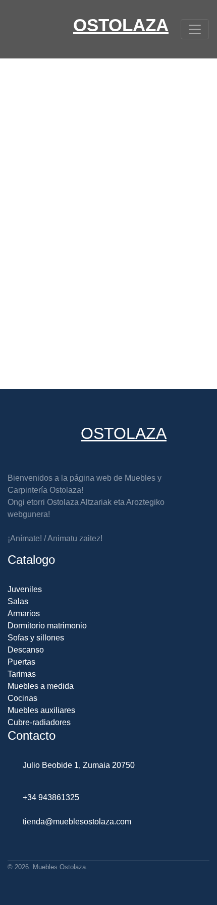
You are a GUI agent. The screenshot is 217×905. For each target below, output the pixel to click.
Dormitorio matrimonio (47, 625)
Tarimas (22, 674)
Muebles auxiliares (41, 710)
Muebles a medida (41, 686)
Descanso (26, 649)
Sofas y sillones (36, 637)
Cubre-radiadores (39, 722)
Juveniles (25, 589)
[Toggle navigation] (195, 29)
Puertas (21, 662)
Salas (18, 601)
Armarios (24, 613)
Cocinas (22, 698)
